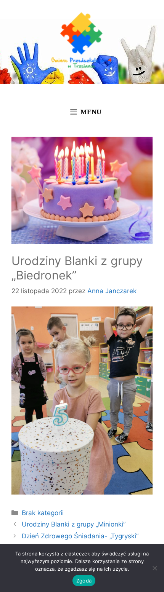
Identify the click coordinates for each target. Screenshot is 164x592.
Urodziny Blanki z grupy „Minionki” (73, 524)
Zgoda (84, 581)
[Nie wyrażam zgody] (154, 568)
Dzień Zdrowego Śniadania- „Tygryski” (80, 536)
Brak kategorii (43, 513)
